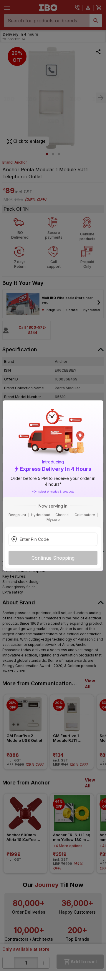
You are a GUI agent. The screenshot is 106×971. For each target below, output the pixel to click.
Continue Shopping (53, 558)
